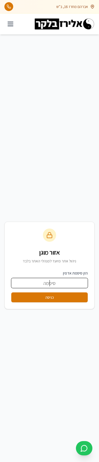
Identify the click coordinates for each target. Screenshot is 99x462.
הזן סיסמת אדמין (75, 273)
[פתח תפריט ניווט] (10, 24)
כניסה (49, 297)
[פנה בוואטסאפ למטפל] (84, 448)
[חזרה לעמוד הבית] (64, 23)
